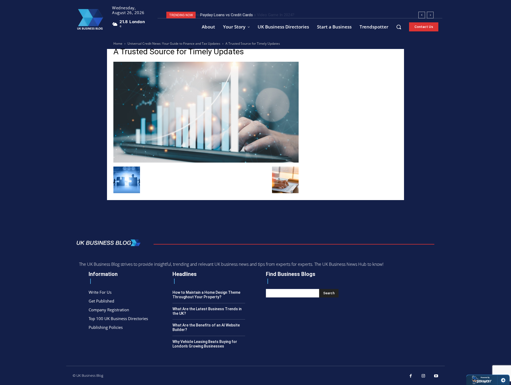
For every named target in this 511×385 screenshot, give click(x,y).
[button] (398, 26)
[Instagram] (423, 376)
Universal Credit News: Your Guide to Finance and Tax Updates (173, 43)
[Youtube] (436, 376)
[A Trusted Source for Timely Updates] (206, 161)
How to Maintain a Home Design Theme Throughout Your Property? (206, 294)
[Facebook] (411, 376)
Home (117, 43)
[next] (430, 15)
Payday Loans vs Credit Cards (226, 15)
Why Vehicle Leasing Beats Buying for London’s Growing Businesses (204, 344)
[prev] (421, 15)
